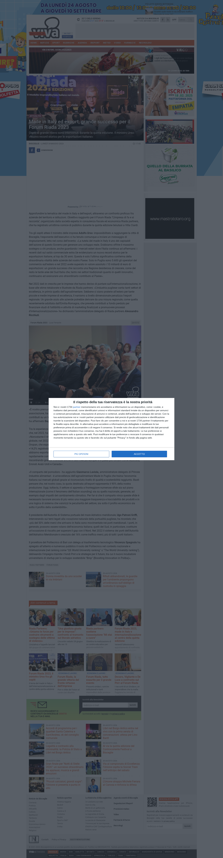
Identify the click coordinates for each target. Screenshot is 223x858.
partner (76, 407)
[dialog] (111, 429)
